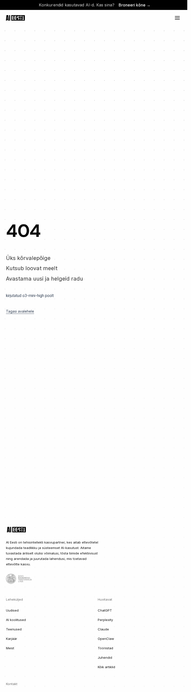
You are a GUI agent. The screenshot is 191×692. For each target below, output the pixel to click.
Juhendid (105, 657)
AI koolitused (16, 620)
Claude (103, 629)
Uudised (12, 610)
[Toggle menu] (177, 18)
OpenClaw (106, 639)
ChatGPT (105, 610)
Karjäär (11, 639)
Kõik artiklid (106, 667)
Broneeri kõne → (134, 4)
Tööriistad (105, 648)
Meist (10, 648)
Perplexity (105, 620)
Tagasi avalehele (20, 311)
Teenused (14, 629)
